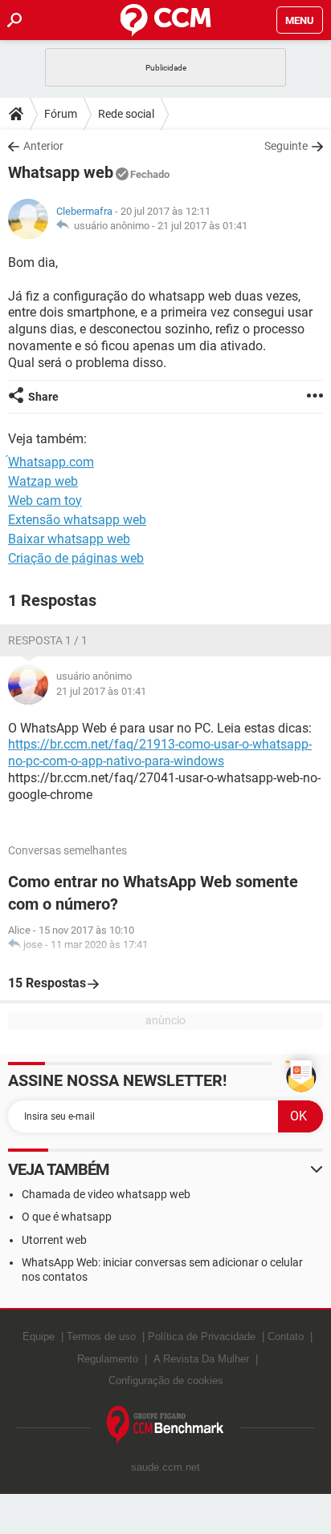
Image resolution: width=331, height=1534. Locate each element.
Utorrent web (54, 1239)
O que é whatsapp (67, 1216)
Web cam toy (45, 500)
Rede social (126, 113)
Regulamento (107, 1359)
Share (43, 396)
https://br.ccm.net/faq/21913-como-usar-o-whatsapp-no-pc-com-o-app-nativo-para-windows (160, 753)
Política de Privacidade (201, 1336)
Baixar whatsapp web (69, 539)
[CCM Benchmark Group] (165, 1425)
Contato (286, 1336)
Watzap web (43, 481)
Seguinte (286, 145)
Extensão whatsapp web (77, 519)
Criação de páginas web (76, 558)
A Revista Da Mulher (201, 1359)
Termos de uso (101, 1336)
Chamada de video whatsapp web (106, 1194)
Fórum (60, 113)
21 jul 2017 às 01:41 (202, 226)
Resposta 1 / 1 (48, 640)
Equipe (38, 1336)
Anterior (43, 145)
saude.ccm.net (165, 1467)
